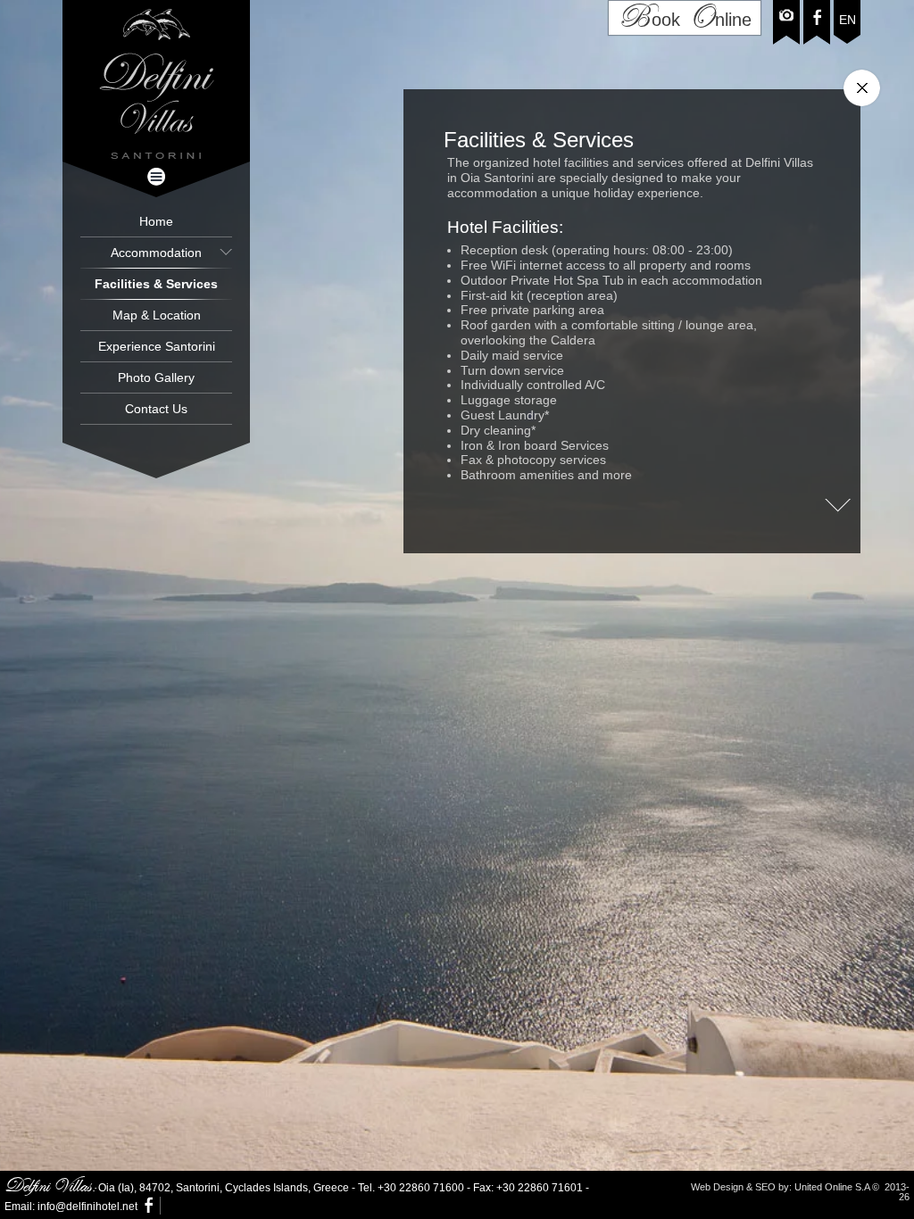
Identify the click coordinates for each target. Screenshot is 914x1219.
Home (156, 221)
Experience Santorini (156, 346)
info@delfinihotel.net (87, 1206)
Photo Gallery (156, 377)
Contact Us (156, 409)
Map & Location (156, 315)
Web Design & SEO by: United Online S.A (780, 1187)
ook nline (685, 18)
